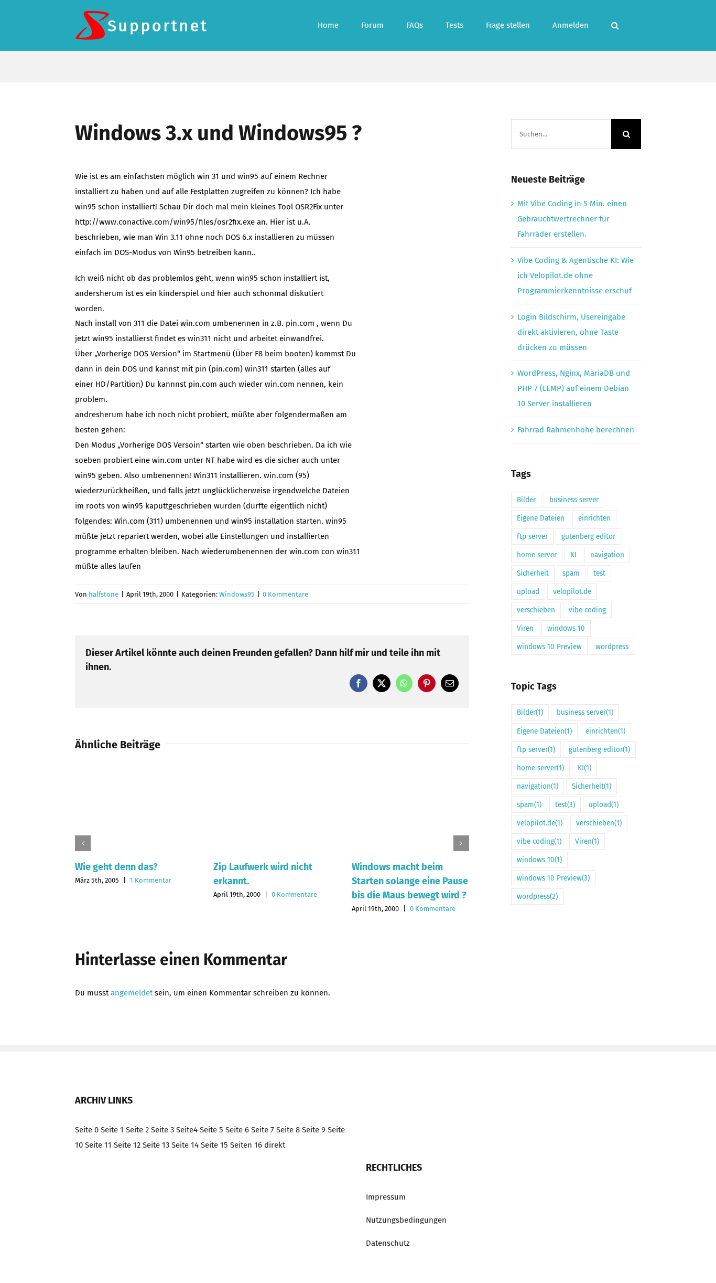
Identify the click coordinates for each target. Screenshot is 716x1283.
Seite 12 (127, 1145)
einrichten (594, 518)
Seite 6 (237, 1129)
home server (537, 554)
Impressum (386, 1197)
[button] (615, 25)
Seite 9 (314, 1129)
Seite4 (187, 1129)
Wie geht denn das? (116, 867)
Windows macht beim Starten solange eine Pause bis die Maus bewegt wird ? (410, 881)
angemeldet (132, 993)
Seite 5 (211, 1129)
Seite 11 (98, 1145)
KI (573, 554)
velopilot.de (572, 591)
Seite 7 (262, 1129)
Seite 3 (162, 1129)
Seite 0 (87, 1129)
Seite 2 (137, 1129)
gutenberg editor (588, 536)
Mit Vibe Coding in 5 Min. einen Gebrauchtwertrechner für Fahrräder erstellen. (572, 219)
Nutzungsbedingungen (406, 1220)
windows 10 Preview (549, 646)
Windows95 (237, 594)
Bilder (526, 499)
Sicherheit (533, 573)
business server (574, 499)
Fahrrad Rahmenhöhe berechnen (575, 429)
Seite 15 (214, 1145)
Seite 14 (185, 1145)
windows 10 (566, 628)
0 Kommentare (285, 594)
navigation (607, 554)
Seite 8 (288, 1129)
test (599, 573)
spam (571, 573)
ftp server (532, 536)
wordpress (611, 646)
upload (528, 591)
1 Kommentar (150, 880)
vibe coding (587, 610)
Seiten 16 (246, 1145)
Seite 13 (156, 1145)
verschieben (536, 610)
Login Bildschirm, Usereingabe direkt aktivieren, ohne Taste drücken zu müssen (571, 332)
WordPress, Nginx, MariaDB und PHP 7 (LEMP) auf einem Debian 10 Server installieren (573, 388)
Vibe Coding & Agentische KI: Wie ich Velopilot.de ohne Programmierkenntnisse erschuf (575, 275)
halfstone (103, 594)
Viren (525, 628)
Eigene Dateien (541, 518)
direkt (274, 1145)
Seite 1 (112, 1129)
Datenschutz (388, 1243)
